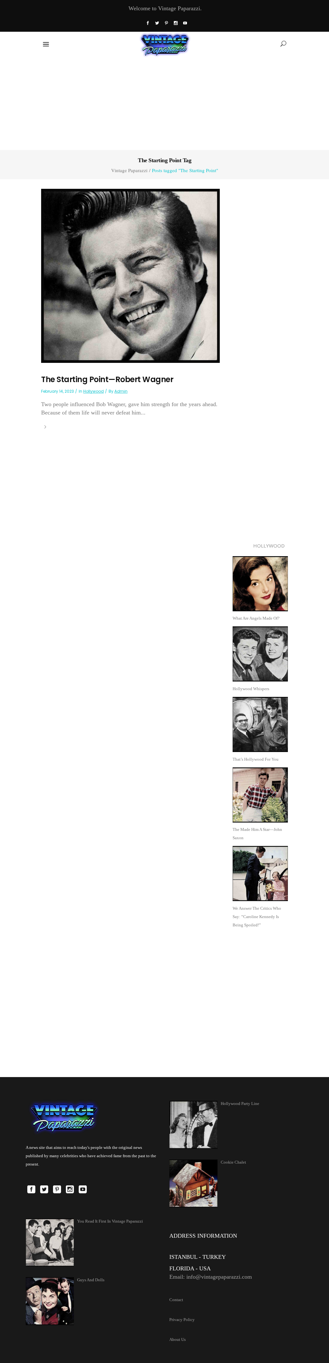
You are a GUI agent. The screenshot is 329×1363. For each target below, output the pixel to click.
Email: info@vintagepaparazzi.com (210, 1277)
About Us (177, 1339)
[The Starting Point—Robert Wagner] (130, 275)
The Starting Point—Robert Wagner (107, 379)
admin (121, 391)
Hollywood (93, 391)
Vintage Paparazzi (129, 170)
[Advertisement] (164, 102)
